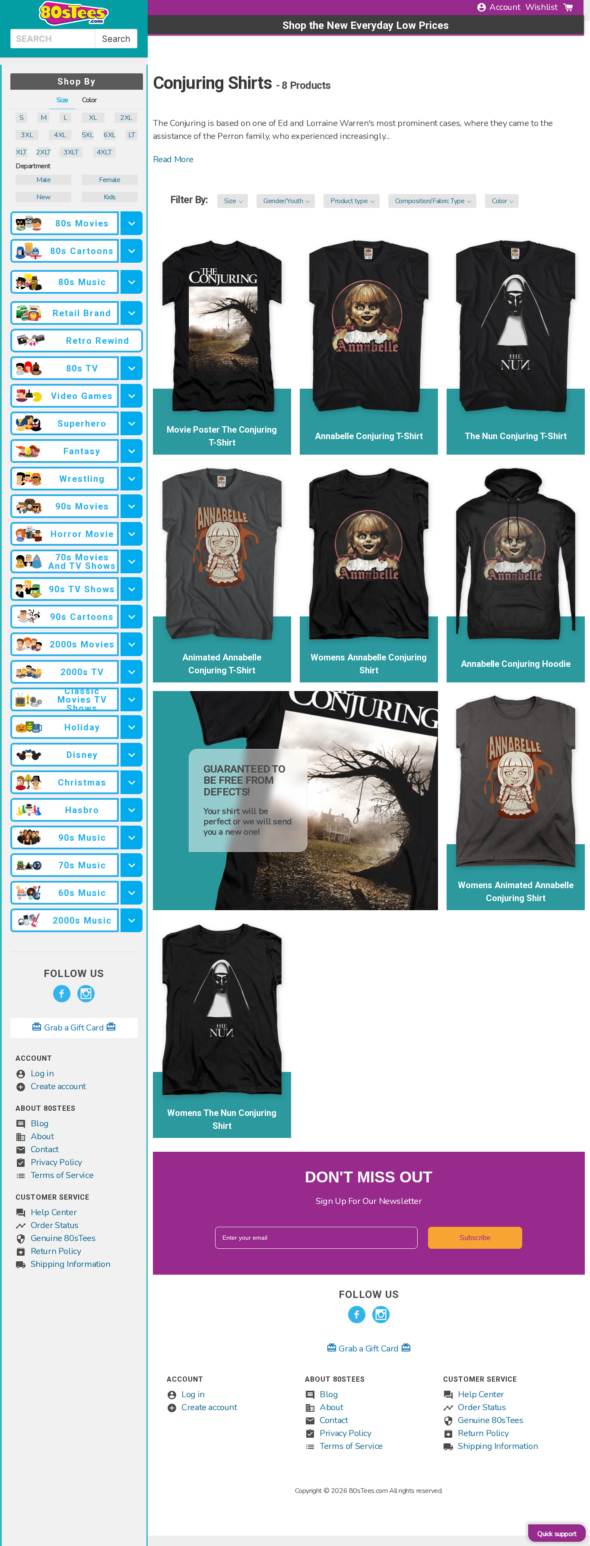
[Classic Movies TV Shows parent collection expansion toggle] (132, 699)
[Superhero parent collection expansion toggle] (132, 423)
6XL (109, 135)
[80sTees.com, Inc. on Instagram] (86, 994)
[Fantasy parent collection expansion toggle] (132, 451)
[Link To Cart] (568, 7)
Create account (58, 1086)
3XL (27, 135)
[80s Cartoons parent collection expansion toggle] (132, 251)
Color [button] (89, 100)
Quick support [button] (557, 1534)
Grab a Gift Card (74, 1028)
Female (110, 180)
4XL (60, 135)
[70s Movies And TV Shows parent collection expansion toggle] (132, 561)
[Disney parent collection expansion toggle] (132, 755)
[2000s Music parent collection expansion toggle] (132, 920)
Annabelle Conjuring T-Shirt (369, 436)
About (42, 1136)
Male (43, 180)
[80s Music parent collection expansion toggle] (132, 282)
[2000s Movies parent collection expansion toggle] (132, 644)
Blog (40, 1123)
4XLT (104, 152)
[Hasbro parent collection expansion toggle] (132, 810)
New (43, 197)
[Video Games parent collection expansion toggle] (132, 396)
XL (93, 118)
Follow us (74, 974)
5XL (87, 135)
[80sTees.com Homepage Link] (74, 23)
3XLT (70, 152)
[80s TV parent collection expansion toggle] (132, 368)
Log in (42, 1073)
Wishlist (541, 7)
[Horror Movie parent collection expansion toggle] (132, 534)
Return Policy (56, 1251)
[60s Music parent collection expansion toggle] (132, 893)
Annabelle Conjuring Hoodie (516, 664)
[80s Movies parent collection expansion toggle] (132, 223)
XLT (21, 152)
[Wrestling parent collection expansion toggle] (132, 478)
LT (131, 135)
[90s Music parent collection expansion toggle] (132, 837)
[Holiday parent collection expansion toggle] (132, 727)
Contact (45, 1149)
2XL (126, 118)
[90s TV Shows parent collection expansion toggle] (132, 589)
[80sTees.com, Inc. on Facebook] (61, 994)
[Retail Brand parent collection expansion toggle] (132, 313)
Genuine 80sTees (63, 1238)
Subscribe (475, 1237)
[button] (232, 201)
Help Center (54, 1212)
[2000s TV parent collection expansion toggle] (132, 672)
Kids (110, 197)
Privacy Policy (56, 1162)
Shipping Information (71, 1264)
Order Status (55, 1225)
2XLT (43, 152)
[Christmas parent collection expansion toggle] (132, 782)
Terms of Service (62, 1175)
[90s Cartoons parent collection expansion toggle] (132, 616)
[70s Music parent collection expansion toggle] (132, 865)
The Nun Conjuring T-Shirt (516, 436)
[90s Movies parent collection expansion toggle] (132, 506)
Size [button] (62, 100)
